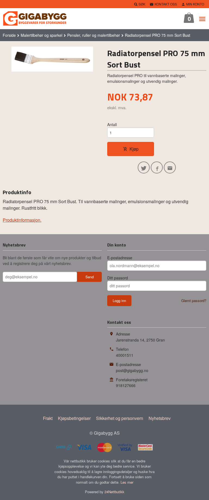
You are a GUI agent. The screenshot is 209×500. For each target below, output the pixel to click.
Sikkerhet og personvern (119, 418)
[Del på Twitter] (144, 167)
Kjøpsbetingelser (74, 418)
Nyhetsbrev (160, 418)
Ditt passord (117, 278)
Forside (9, 35)
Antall (112, 124)
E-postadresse (119, 257)
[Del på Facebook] (157, 167)
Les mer (127, 482)
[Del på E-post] (170, 167)
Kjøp (134, 149)
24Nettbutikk (114, 491)
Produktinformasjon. (22, 220)
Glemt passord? (193, 300)
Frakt (48, 418)
